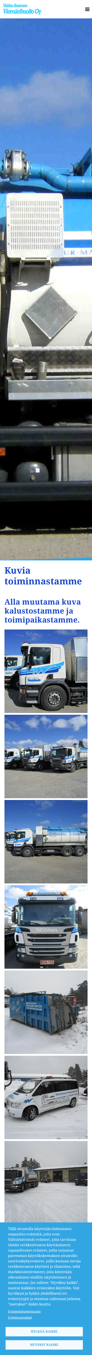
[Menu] (85, 9)
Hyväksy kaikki (44, 1344)
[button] (46, 670)
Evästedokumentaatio (24, 1311)
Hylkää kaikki (44, 1331)
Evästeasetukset (20, 1317)
